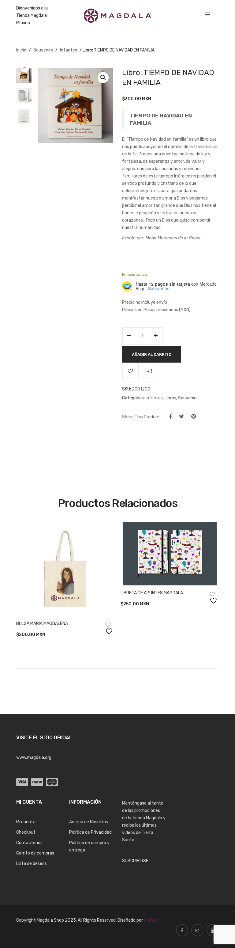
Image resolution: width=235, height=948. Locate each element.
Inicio (21, 50)
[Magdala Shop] (117, 15)
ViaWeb (151, 920)
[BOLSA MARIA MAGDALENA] (65, 569)
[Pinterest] (193, 416)
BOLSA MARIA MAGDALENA (42, 623)
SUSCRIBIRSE (135, 860)
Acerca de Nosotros (88, 821)
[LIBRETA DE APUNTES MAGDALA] (170, 553)
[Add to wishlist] (130, 371)
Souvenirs (43, 50)
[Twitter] (181, 416)
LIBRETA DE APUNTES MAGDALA (152, 593)
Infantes (68, 50)
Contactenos (29, 842)
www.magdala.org (33, 757)
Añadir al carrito (151, 354)
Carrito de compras (35, 853)
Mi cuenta (25, 821)
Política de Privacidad (90, 832)
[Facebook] (170, 416)
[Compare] (150, 371)
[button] (103, 77)
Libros (170, 398)
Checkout (25, 832)
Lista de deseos (31, 863)
